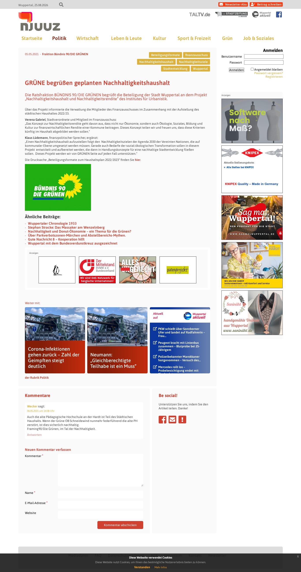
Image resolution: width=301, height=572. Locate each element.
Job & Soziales (258, 38)
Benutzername (231, 56)
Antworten (34, 435)
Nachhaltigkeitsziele (193, 62)
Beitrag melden (182, 419)
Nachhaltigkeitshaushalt (156, 62)
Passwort (236, 62)
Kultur (159, 38)
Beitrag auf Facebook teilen (162, 419)
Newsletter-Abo (236, 4)
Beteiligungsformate (165, 55)
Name (30, 493)
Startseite (32, 38)
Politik (59, 38)
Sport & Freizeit (194, 38)
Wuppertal (200, 68)
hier (137, 160)
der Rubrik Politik (37, 377)
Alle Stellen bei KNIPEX (239, 167)
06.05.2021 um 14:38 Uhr (40, 410)
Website (30, 513)
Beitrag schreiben (269, 4)
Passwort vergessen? (268, 73)
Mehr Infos (160, 567)
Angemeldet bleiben (268, 69)
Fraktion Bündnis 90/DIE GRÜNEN (65, 54)
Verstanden (142, 567)
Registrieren (274, 76)
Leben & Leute (126, 38)
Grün (227, 38)
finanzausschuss (196, 55)
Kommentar (34, 456)
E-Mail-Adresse (36, 503)
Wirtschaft (87, 38)
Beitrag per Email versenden (172, 419)
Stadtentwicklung (175, 68)
